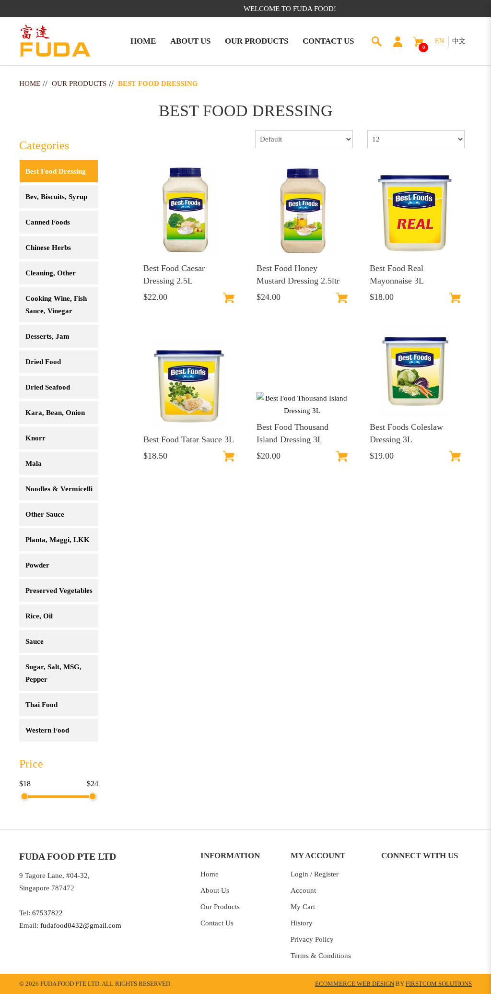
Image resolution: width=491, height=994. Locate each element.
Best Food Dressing (158, 83)
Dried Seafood (47, 387)
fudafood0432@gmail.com (80, 925)
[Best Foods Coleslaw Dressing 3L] (415, 371)
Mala (33, 463)
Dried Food (43, 362)
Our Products (79, 83)
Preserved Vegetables (59, 590)
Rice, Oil (39, 616)
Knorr (35, 438)
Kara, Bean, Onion (55, 412)
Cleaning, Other (50, 273)
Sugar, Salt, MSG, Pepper (53, 673)
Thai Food (41, 705)
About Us (214, 890)
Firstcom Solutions (439, 983)
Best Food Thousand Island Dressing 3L (292, 433)
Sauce (34, 641)
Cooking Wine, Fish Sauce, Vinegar (56, 305)
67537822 (47, 913)
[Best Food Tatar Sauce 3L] (188, 383)
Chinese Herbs (48, 247)
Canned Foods (47, 222)
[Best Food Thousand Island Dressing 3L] (302, 404)
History (302, 923)
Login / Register (315, 874)
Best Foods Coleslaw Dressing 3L (406, 433)
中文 (459, 41)
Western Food (47, 730)
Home (29, 83)
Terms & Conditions (321, 955)
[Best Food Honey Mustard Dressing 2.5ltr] (302, 212)
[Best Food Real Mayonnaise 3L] (415, 212)
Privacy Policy (312, 939)
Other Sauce (44, 514)
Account (303, 890)
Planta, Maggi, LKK (57, 540)
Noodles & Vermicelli (59, 489)
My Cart (303, 907)
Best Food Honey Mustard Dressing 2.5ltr (298, 274)
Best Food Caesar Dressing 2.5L (174, 274)
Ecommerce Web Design (354, 983)
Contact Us (217, 923)
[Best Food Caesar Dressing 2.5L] (188, 212)
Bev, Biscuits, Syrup (56, 197)
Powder (37, 565)
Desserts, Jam (47, 336)
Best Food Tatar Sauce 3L (188, 439)
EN (439, 41)
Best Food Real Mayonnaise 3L (397, 274)
